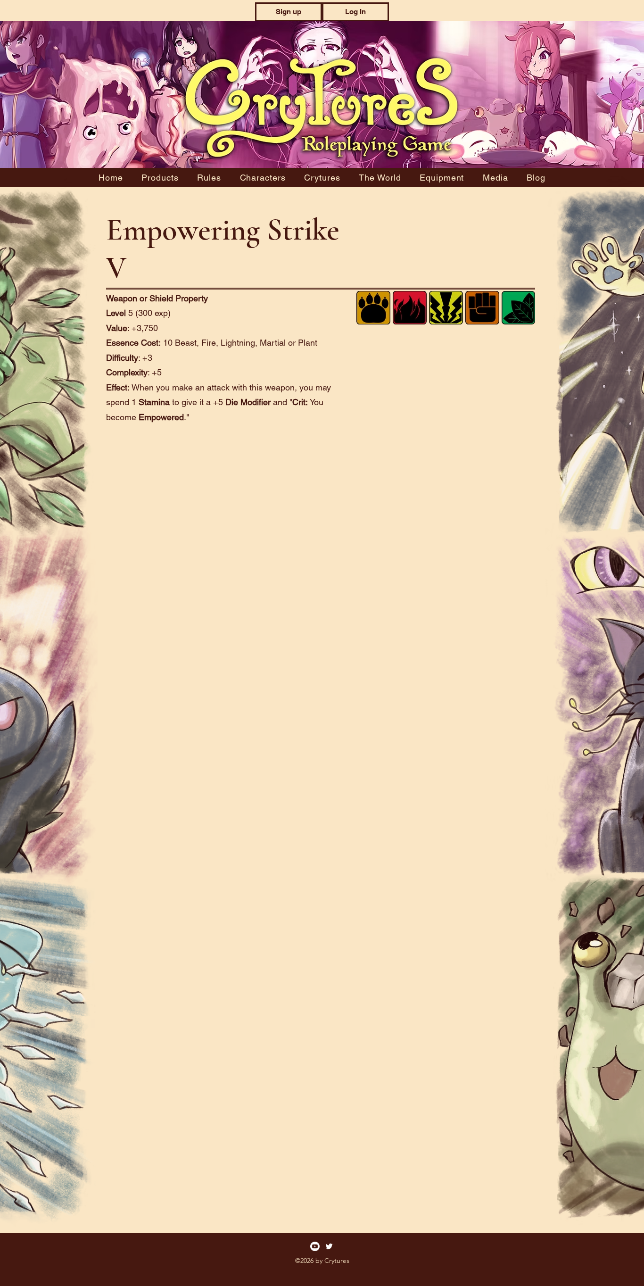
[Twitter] (329, 1246)
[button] (288, 11)
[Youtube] (315, 1246)
